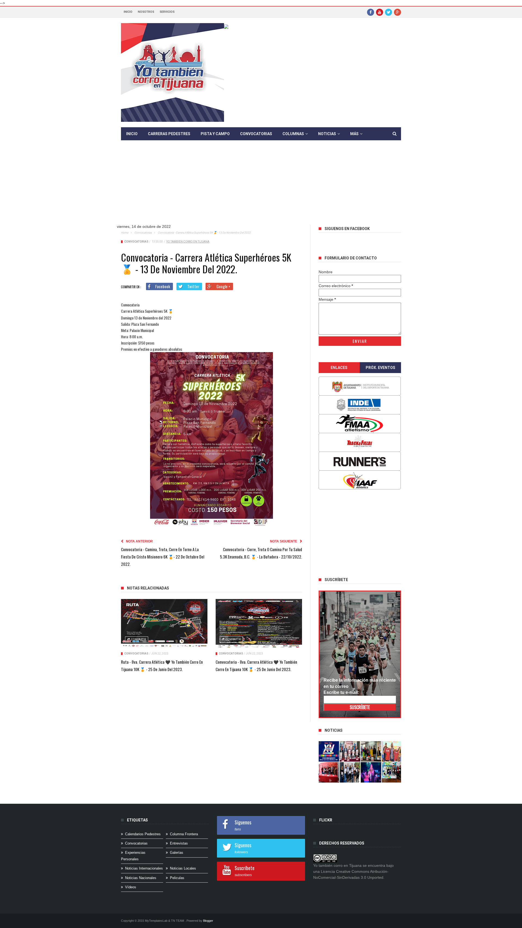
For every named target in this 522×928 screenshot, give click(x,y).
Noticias (327, 134)
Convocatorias (256, 134)
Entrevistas (179, 843)
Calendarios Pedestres (143, 834)
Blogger (208, 920)
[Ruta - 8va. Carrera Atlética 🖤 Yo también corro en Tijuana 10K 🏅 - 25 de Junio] (164, 623)
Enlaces (339, 367)
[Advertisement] (261, 186)
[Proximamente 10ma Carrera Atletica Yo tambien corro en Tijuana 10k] (329, 751)
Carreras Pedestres (169, 134)
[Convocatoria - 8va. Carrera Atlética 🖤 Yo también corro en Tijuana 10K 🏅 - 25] (259, 623)
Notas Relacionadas (148, 588)
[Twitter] (388, 12)
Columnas (293, 134)
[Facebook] (370, 12)
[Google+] (397, 12)
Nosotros (146, 12)
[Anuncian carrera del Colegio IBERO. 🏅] (329, 772)
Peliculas (177, 878)
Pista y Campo (215, 134)
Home (124, 232)
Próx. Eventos (380, 367)
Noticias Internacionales (144, 868)
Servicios (167, 12)
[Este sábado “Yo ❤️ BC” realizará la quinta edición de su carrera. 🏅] (392, 772)
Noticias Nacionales (140, 878)
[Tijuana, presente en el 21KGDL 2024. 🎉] (350, 772)
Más (354, 134)
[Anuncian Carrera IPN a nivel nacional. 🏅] (350, 751)
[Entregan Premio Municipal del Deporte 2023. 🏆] (371, 772)
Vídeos (130, 887)
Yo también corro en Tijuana (187, 241)
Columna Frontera (184, 834)
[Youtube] (379, 12)
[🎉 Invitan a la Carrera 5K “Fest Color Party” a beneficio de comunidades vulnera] (371, 751)
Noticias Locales (183, 868)
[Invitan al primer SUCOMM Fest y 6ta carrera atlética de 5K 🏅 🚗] (392, 751)
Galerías (176, 853)
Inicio (128, 12)
